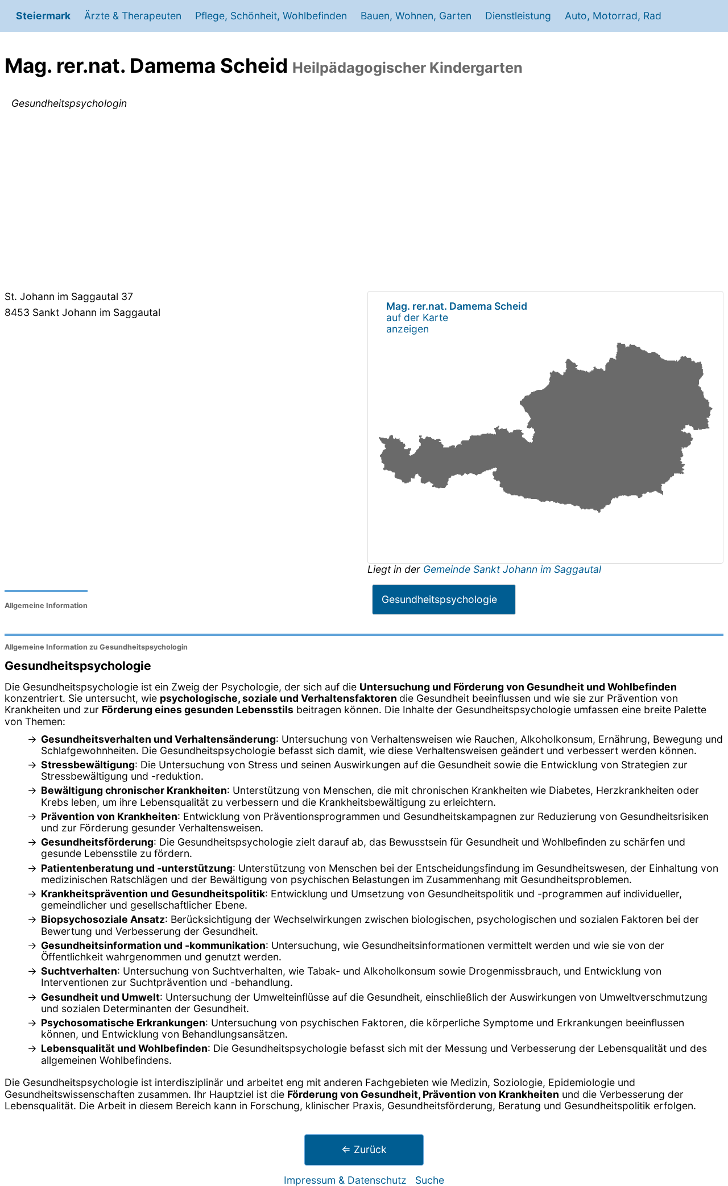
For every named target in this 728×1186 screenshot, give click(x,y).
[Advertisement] (364, 202)
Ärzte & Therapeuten (132, 16)
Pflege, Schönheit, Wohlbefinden (271, 16)
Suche (429, 1180)
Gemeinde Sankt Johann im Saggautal (512, 569)
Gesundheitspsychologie (439, 599)
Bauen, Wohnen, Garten (416, 16)
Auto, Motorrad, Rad (613, 16)
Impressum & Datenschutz (345, 1180)
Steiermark (43, 16)
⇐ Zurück (364, 1149)
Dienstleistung (518, 16)
